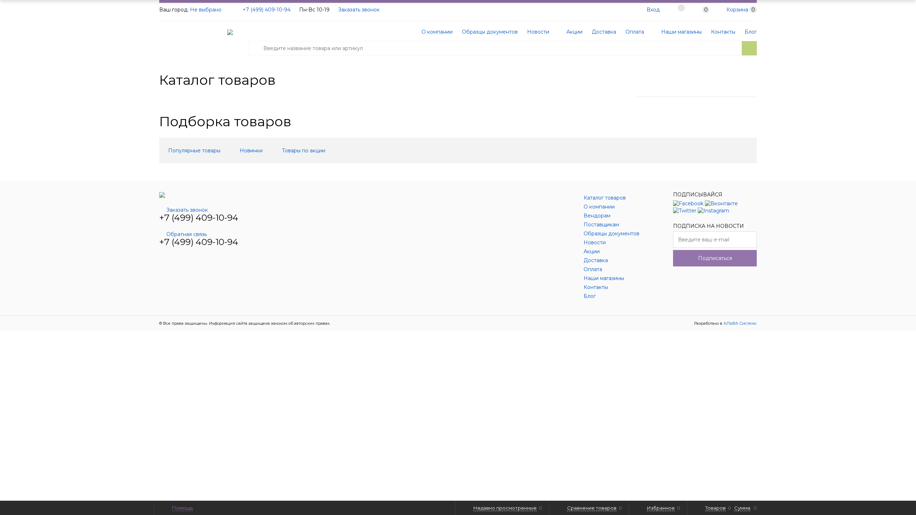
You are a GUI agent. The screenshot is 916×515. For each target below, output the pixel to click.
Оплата (634, 32)
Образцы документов (490, 32)
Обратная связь (186, 234)
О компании (437, 32)
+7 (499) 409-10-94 (267, 9)
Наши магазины (681, 32)
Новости (538, 32)
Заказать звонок (359, 9)
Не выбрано (206, 9)
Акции (574, 32)
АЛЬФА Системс (739, 323)
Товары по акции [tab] (303, 150)
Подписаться (715, 258)
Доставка (604, 32)
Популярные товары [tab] (194, 150)
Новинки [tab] (251, 150)
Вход (653, 9)
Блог (751, 32)
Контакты (723, 32)
